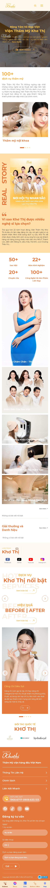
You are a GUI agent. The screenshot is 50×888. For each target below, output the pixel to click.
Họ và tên (8, 827)
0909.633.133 (31, 799)
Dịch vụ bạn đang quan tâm (14, 852)
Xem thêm (42, 509)
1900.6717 (16, 799)
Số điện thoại (7, 840)
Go (23, 708)
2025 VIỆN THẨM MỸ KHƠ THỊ (22, 877)
